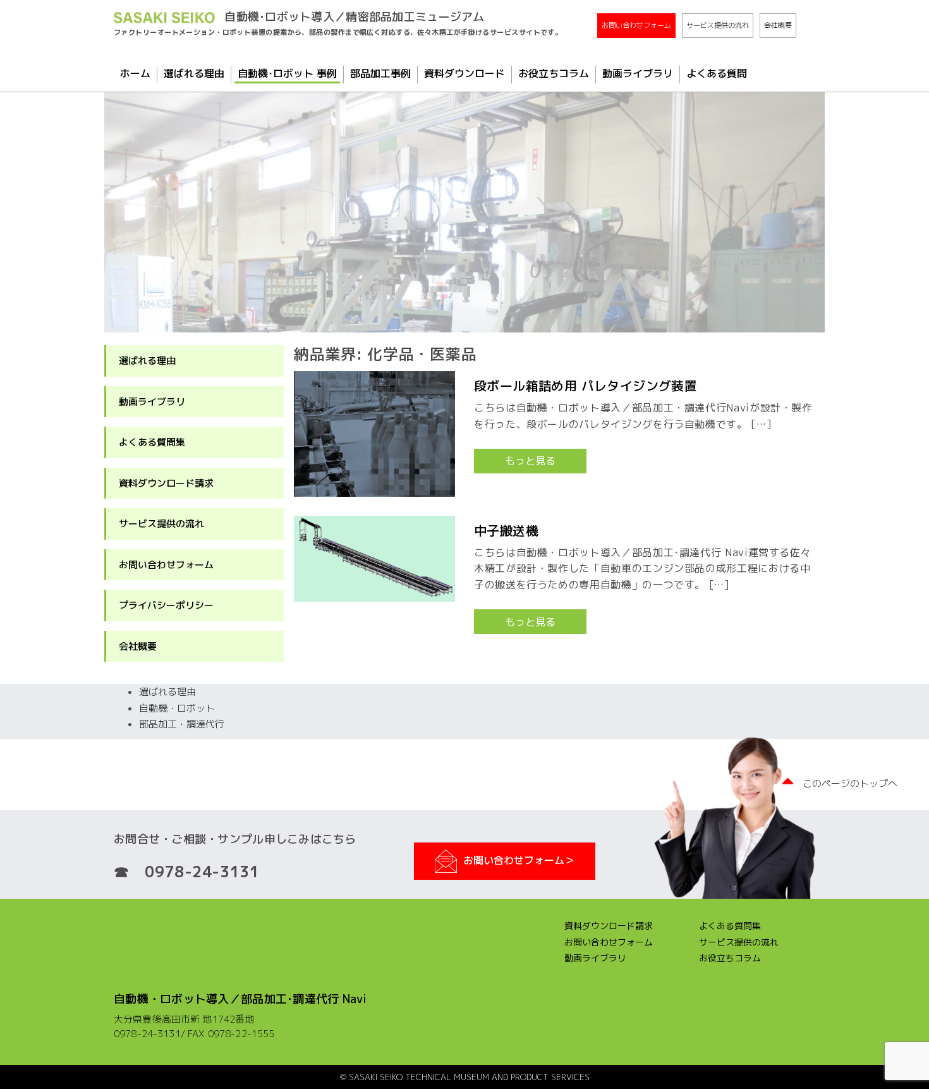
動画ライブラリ (637, 73)
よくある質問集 (152, 442)
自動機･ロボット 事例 (287, 73)
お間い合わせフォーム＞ (518, 860)
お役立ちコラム (553, 73)
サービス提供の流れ (717, 25)
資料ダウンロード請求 (166, 483)
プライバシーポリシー (166, 605)
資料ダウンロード (464, 73)
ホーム (135, 73)
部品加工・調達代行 (181, 724)
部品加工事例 (380, 73)
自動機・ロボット (177, 708)
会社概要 (778, 25)
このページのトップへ (850, 783)
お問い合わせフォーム (636, 25)
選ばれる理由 (194, 73)
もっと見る (530, 461)
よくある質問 (716, 73)
